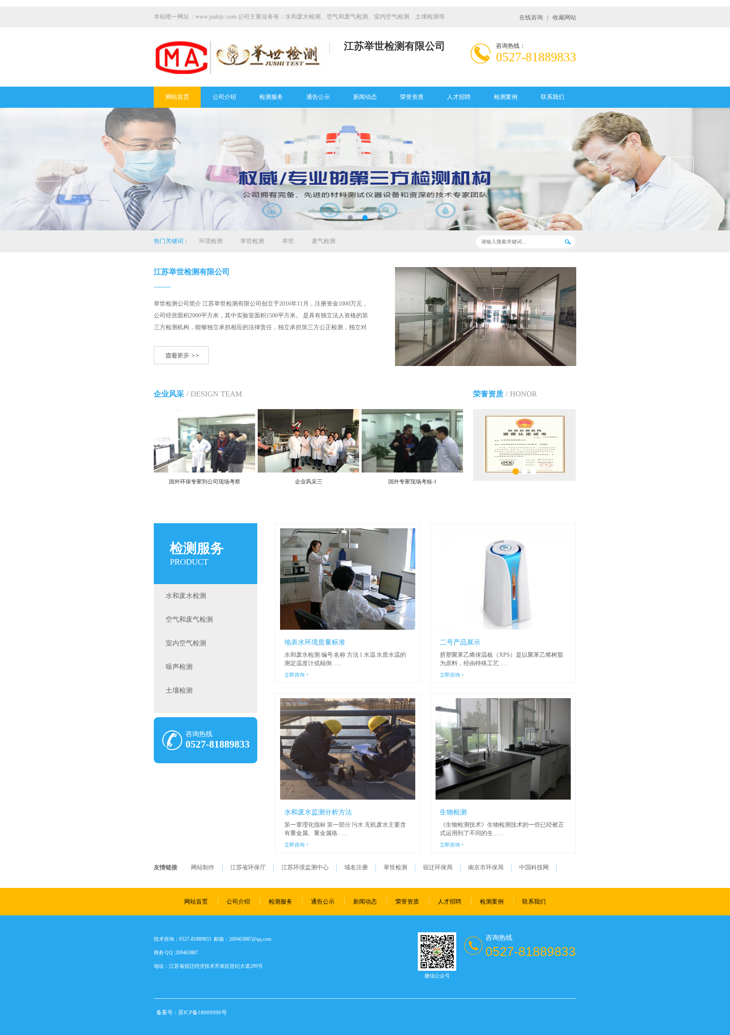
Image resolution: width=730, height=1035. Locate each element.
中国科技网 (534, 867)
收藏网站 (564, 17)
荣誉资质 (412, 97)
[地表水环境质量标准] (347, 579)
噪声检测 (179, 666)
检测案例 (506, 97)
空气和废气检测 (189, 619)
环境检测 (211, 241)
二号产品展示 (460, 642)
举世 (288, 241)
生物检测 (453, 812)
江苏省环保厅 (248, 867)
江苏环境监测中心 (305, 867)
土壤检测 (179, 690)
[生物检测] (503, 749)
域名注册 (356, 867)
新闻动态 (365, 97)
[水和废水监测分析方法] (347, 749)
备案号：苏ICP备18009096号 (191, 1012)
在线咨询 (531, 17)
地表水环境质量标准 (314, 642)
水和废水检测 (186, 595)
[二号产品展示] (503, 579)
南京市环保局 (486, 867)
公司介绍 (224, 97)
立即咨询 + (296, 675)
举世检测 (252, 241)
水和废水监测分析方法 (318, 812)
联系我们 (552, 97)
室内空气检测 (186, 643)
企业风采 (169, 394)
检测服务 (271, 97)
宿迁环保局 (437, 867)
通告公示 (318, 97)
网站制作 (203, 867)
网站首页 (177, 97)
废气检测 (323, 241)
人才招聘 (459, 97)
